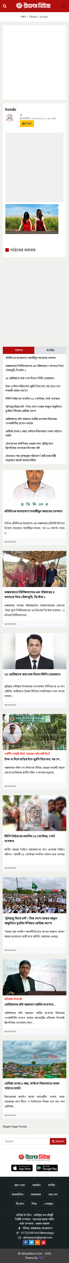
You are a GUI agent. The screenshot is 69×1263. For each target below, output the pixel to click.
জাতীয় (51, 1185)
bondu (10, 109)
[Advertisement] (34, 62)
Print (28, 123)
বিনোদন (20, 1203)
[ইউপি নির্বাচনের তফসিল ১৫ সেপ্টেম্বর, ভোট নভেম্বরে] (34, 813)
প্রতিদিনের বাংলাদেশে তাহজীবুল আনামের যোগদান (30, 358)
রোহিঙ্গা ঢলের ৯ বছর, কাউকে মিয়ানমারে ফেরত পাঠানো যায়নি (31, 1085)
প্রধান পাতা (19, 1185)
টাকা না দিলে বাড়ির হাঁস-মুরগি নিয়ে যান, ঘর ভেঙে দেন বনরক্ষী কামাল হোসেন (33, 757)
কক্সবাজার (36, 1194)
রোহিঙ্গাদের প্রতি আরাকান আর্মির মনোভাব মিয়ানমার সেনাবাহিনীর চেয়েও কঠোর (28, 1002)
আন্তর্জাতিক (17, 1194)
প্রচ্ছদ (23, 16)
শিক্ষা (34, 1203)
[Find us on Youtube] (43, 1242)
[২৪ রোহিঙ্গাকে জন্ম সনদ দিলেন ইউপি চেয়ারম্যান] (34, 651)
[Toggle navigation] (63, 6)
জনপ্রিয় (50, 350)
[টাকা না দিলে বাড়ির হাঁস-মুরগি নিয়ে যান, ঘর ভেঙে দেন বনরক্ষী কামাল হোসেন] (34, 732)
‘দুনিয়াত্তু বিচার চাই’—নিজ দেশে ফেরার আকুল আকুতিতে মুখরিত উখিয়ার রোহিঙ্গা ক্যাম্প (30, 920)
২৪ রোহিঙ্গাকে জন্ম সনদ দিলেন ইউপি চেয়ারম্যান (29, 378)
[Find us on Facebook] (25, 1242)
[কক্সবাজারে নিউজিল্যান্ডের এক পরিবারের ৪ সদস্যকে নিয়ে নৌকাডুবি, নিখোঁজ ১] (34, 568)
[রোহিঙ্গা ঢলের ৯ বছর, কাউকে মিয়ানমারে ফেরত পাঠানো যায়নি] (34, 1059)
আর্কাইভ (36, 1185)
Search (59, 1141)
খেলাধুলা (48, 1203)
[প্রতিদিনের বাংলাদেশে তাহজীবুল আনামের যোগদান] (34, 487)
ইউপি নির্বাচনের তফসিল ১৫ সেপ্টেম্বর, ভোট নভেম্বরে (32, 398)
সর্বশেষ (18, 350)
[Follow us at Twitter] (31, 1242)
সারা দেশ (53, 1194)
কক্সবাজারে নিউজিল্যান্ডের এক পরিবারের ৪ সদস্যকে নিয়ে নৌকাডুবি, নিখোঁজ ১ (29, 594)
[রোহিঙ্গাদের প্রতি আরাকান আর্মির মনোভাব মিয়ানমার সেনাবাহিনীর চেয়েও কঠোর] (34, 977)
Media (33, 16)
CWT (41, 1258)
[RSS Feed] (37, 1242)
